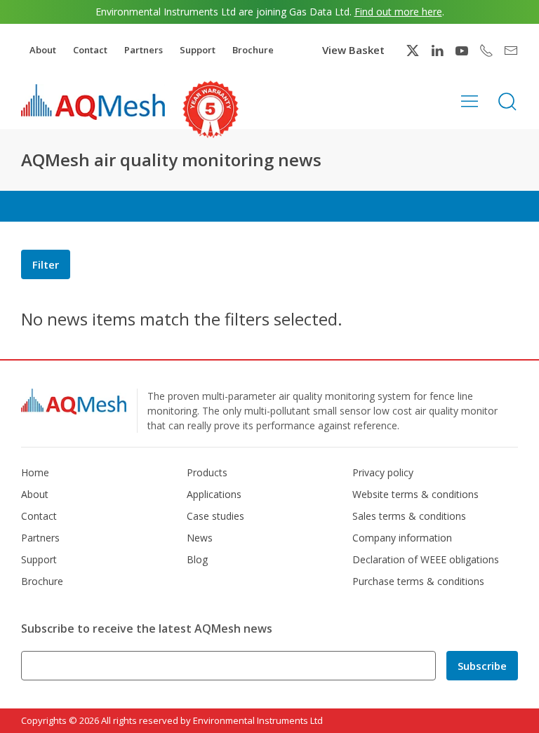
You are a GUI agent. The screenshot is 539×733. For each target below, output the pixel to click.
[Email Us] (511, 50)
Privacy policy (382, 472)
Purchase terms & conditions (418, 581)
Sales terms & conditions (409, 516)
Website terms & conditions (415, 494)
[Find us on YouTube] (462, 50)
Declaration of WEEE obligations (425, 559)
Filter (45, 264)
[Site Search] (507, 100)
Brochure (253, 49)
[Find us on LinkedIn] (437, 50)
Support (197, 49)
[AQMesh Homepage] (93, 101)
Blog (197, 559)
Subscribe (482, 666)
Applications (214, 494)
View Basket (353, 50)
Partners (143, 49)
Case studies (215, 516)
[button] (469, 100)
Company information (402, 537)
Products (207, 472)
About (42, 49)
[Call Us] (486, 50)
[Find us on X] (413, 50)
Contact (90, 49)
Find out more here (398, 11)
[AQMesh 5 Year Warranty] (210, 109)
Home (35, 472)
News (200, 537)
